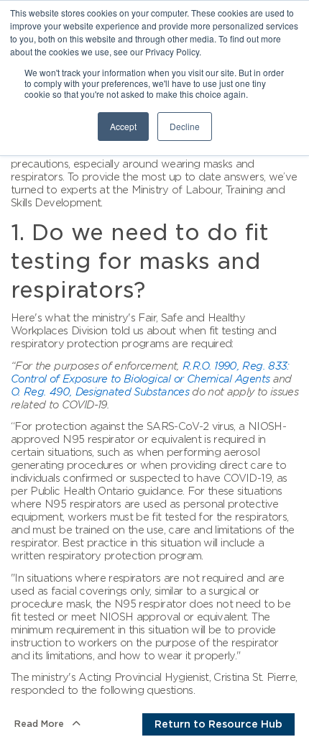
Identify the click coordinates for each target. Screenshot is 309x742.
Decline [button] (185, 126)
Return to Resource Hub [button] (218, 724)
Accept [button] (123, 126)
